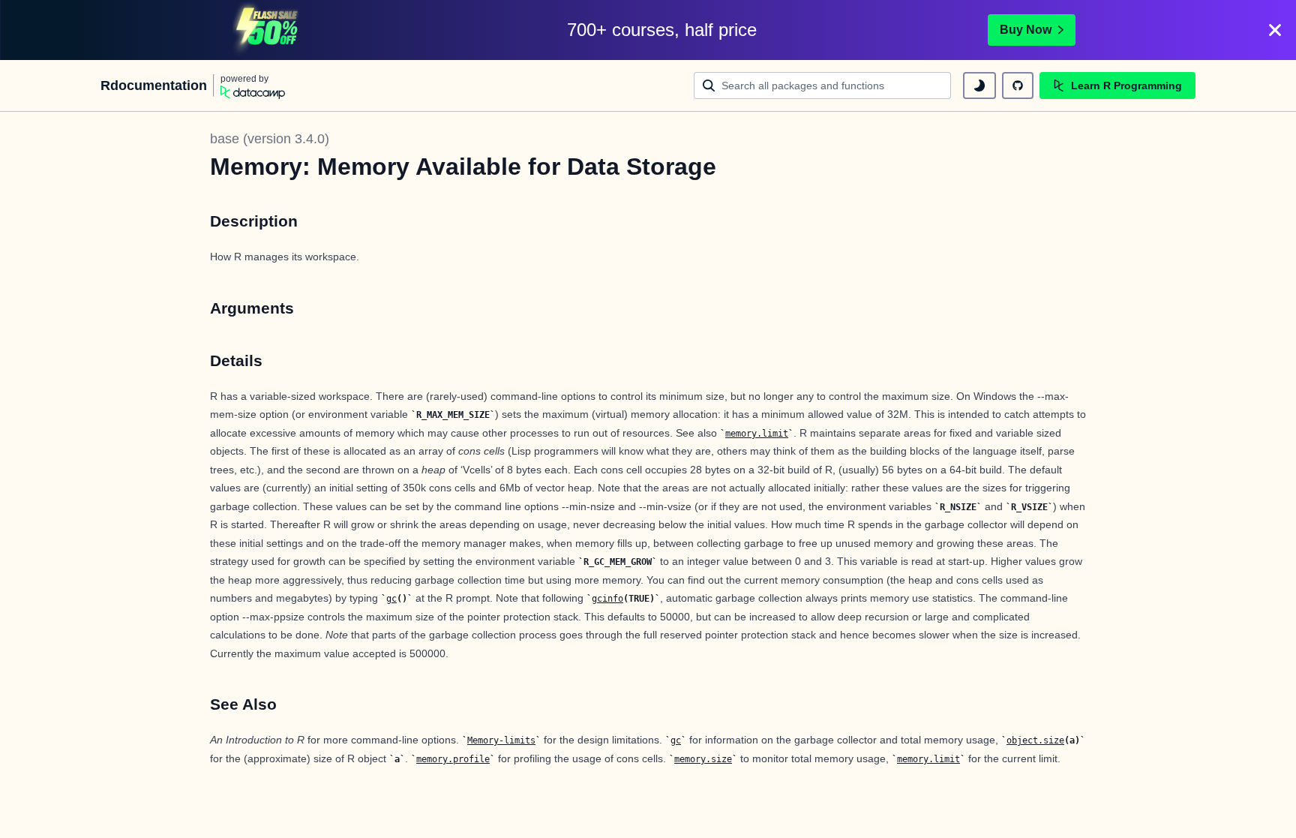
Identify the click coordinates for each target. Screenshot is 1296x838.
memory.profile (453, 759)
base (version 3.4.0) (269, 138)
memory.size (703, 759)
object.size (1035, 740)
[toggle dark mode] (979, 85)
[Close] (1275, 30)
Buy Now (1026, 29)
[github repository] (1018, 85)
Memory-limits (501, 740)
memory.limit (756, 433)
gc (391, 598)
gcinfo (607, 598)
